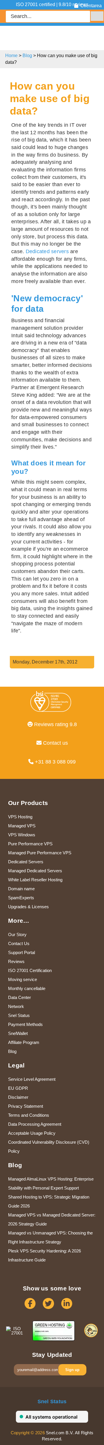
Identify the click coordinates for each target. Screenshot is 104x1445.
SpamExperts (21, 897)
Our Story (17, 934)
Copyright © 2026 (28, 1432)
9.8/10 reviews (73, 4)
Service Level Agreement (31, 1079)
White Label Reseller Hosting (35, 879)
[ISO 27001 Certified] (52, 705)
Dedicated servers (47, 251)
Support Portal (21, 952)
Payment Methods (25, 1024)
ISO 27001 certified (35, 4)
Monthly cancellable (26, 988)
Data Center (19, 997)
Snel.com (28, 37)
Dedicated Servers (25, 861)
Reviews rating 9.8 (55, 724)
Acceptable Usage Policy (31, 1133)
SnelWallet (18, 1033)
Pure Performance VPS (30, 843)
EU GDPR (18, 1088)
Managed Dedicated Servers (35, 870)
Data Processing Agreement (34, 1124)
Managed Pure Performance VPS (39, 852)
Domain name (21, 888)
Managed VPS (22, 825)
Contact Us (18, 943)
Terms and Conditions (28, 1115)
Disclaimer (18, 1097)
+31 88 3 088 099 (55, 762)
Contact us (55, 743)
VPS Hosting (20, 816)
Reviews (16, 961)
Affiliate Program (23, 1042)
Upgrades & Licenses (28, 906)
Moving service (22, 979)
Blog (27, 55)
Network (16, 1006)
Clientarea (91, 5)
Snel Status (19, 1015)
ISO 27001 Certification (30, 970)
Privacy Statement (25, 1106)
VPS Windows (21, 834)
